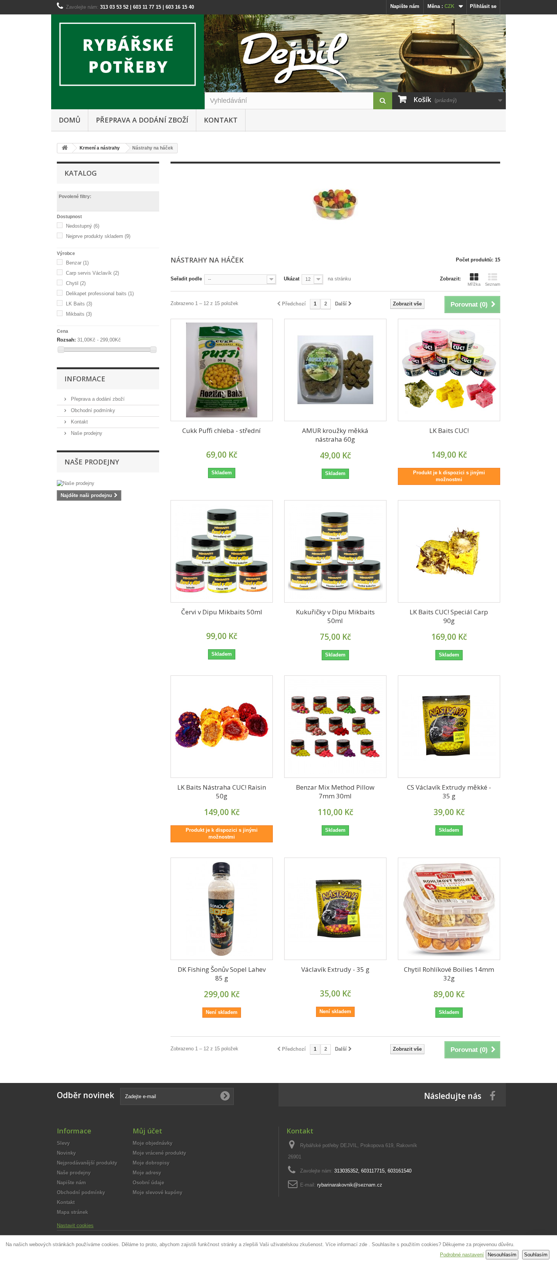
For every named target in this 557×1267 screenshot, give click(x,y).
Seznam (492, 284)
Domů (69, 119)
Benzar (77, 263)
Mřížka (474, 284)
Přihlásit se (483, 6)
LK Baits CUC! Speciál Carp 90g (449, 616)
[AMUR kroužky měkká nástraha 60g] (335, 370)
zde (363, 1244)
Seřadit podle (186, 279)
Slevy (63, 1143)
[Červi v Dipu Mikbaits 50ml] (221, 551)
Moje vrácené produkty (159, 1153)
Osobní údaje (148, 1182)
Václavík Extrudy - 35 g (335, 969)
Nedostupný (82, 226)
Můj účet (147, 1130)
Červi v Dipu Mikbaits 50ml (221, 612)
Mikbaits (79, 314)
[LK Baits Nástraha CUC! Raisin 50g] (221, 726)
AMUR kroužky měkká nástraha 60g (335, 435)
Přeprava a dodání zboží (142, 119)
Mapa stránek (72, 1212)
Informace (84, 378)
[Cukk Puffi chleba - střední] (221, 370)
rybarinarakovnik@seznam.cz (349, 1185)
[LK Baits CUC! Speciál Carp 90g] (449, 551)
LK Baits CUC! (449, 430)
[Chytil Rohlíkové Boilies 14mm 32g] (449, 908)
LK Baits (79, 304)
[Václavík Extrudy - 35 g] (335, 908)
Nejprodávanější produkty (87, 1163)
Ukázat (291, 279)
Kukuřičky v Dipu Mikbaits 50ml (335, 616)
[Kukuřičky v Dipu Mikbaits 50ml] (335, 551)
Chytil (76, 283)
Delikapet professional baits (100, 293)
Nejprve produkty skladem (98, 236)
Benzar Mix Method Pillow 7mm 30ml (335, 791)
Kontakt (221, 119)
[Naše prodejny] (108, 483)
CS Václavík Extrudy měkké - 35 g (449, 791)
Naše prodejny (85, 433)
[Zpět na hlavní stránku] (65, 148)
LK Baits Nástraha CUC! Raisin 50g (221, 791)
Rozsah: (66, 340)
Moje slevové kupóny (157, 1192)
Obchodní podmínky (92, 410)
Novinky (66, 1153)
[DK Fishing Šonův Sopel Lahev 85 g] (221, 908)
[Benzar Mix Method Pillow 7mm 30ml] (335, 726)
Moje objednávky (152, 1143)
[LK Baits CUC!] (449, 370)
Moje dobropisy (151, 1163)
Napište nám (404, 6)
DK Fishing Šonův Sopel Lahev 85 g (222, 973)
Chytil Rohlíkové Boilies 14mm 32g (449, 973)
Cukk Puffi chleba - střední (221, 430)
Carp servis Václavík (92, 273)
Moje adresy (147, 1173)
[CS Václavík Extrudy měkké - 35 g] (449, 726)
